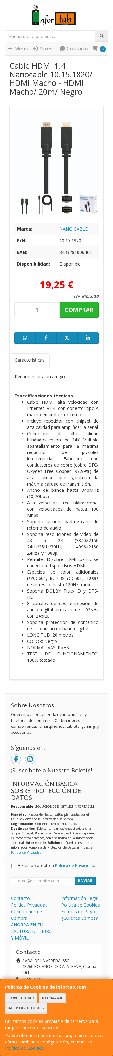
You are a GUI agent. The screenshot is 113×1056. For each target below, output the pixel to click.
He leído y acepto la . (56, 865)
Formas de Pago (78, 911)
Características (30, 360)
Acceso (47, 48)
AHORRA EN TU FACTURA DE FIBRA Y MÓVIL (31, 931)
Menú (20, 48)
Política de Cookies (24, 1048)
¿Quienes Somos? (79, 918)
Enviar (85, 880)
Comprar (79, 309)
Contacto (77, 48)
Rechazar (52, 998)
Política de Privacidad (26, 852)
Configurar (21, 998)
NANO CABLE (73, 229)
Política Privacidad (29, 905)
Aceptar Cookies (26, 1008)
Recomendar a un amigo (40, 376)
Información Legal (79, 898)
